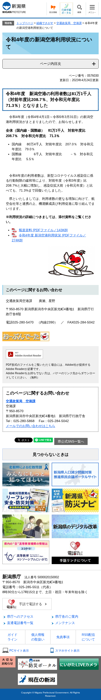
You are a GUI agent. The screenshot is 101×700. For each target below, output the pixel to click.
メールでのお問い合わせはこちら (30, 426)
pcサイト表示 (19, 650)
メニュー (92, 8)
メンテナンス (65, 623)
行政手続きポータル (66, 8)
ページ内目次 (50, 64)
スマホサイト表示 (67, 650)
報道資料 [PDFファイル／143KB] (43, 230)
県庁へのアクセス (20, 616)
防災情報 (53, 8)
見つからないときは (51, 454)
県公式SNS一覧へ (71, 441)
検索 (79, 8)
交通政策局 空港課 (69, 23)
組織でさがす (44, 23)
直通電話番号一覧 (20, 623)
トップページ (24, 23)
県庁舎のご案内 (66, 616)
